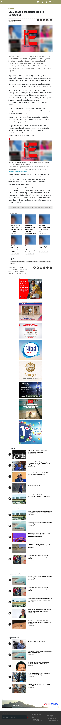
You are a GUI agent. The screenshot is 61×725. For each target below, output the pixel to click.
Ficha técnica (50, 715)
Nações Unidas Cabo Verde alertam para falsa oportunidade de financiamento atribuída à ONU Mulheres (39, 534)
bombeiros (42, 261)
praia (48, 261)
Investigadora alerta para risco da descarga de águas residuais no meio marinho (39, 610)
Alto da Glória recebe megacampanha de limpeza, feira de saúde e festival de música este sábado (39, 546)
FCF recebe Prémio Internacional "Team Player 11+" (39, 685)
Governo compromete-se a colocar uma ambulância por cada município (38, 640)
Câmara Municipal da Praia (18, 261)
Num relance (51, 713)
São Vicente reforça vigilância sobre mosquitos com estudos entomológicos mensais (38, 557)
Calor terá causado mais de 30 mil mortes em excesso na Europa (39, 484)
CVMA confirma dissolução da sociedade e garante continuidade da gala (39, 674)
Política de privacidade (52, 718)
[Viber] (44, 268)
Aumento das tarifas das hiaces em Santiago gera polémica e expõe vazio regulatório (40, 495)
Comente (36, 207)
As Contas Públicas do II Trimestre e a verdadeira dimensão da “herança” (38, 662)
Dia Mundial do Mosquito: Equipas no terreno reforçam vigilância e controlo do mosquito (39, 622)
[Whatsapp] (44, 20)
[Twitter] (41, 20)
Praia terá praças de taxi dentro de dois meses (44, 248)
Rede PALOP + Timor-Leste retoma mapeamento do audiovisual (37, 451)
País (9, 8)
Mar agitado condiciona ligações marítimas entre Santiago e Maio (40, 523)
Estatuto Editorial (51, 716)
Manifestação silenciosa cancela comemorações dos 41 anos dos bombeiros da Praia (30, 229)
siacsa (12, 263)
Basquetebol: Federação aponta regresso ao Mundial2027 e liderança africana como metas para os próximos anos (39, 463)
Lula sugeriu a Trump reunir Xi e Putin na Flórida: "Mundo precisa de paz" (39, 473)
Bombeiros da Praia (32, 261)
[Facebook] (38, 20)
